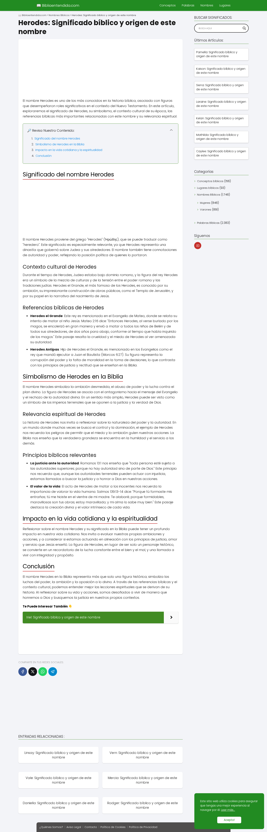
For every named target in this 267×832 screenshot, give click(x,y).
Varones (205, 209)
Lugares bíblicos (208, 188)
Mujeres (205, 203)
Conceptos (167, 5)
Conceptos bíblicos (210, 181)
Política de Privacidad (143, 827)
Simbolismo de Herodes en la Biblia (59, 144)
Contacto (90, 827)
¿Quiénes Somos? (51, 827)
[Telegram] (52, 671)
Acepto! (229, 820)
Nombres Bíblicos (208, 194)
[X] (32, 671)
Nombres (207, 5)
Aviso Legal (73, 827)
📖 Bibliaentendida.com (58, 5)
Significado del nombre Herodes (57, 138)
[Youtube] (197, 245)
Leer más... (228, 810)
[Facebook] (22, 671)
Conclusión (44, 156)
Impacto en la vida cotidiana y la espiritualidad (68, 150)
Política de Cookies (113, 827)
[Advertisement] (100, 64)
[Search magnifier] (244, 28)
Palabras (188, 5)
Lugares (224, 5)
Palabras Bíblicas (208, 223)
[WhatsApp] (42, 671)
